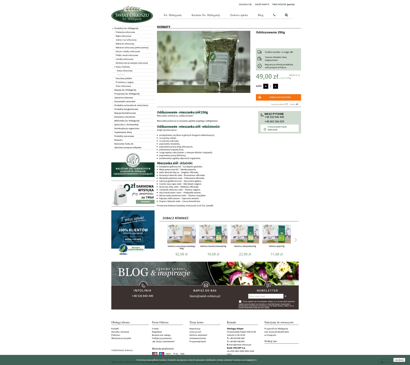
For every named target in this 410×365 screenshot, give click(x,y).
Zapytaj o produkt (278, 104)
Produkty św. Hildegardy (126, 28)
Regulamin (157, 331)
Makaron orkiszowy (125, 43)
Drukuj (292, 104)
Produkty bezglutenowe (126, 109)
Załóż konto (262, 4)
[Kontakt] (274, 15)
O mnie (155, 328)
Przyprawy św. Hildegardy (127, 93)
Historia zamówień (198, 335)
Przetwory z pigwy (125, 82)
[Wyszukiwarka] (286, 15)
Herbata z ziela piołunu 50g (245, 246)
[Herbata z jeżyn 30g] (276, 234)
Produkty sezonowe (124, 136)
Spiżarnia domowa (123, 97)
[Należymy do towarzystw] (133, 165)
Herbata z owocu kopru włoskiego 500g (181, 247)
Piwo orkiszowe (123, 86)
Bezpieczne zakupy (161, 335)
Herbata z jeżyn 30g (276, 246)
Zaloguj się (245, 4)
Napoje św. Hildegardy (125, 89)
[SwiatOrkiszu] (132, 14)
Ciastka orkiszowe (124, 59)
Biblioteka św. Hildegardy (126, 120)
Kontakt (115, 328)
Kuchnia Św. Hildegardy (206, 15)
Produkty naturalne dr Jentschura (131, 105)
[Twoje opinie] (133, 233)
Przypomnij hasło (197, 341)
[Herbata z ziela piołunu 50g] (245, 234)
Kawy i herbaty (123, 66)
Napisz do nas (205, 290)
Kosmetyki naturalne (124, 101)
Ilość (259, 86)
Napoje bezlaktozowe (125, 113)
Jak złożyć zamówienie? (163, 341)
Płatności (115, 335)
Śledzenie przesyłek (121, 338)
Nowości (118, 139)
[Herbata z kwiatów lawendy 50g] (213, 234)
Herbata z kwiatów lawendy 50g (213, 246)
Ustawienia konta (197, 338)
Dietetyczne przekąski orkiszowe (132, 62)
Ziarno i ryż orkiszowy (126, 39)
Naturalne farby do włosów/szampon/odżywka (127, 145)
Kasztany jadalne (124, 78)
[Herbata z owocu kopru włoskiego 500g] (181, 234)
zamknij (399, 360)
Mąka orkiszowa (123, 35)
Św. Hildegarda (173, 15)
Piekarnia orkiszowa (125, 32)
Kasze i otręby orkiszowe (128, 51)
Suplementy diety (123, 132)
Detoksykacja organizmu (126, 128)
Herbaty (121, 74)
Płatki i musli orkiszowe (127, 55)
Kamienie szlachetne (124, 116)
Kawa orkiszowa (124, 70)
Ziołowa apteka (239, 15)
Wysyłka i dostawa (120, 331)
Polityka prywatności (162, 338)
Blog (260, 15)
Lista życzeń (195, 331)
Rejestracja (194, 328)
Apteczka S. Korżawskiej (126, 124)
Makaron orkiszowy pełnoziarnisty (132, 47)
